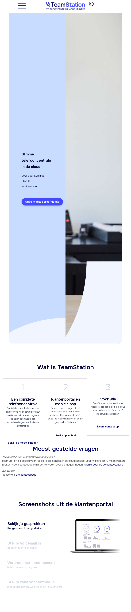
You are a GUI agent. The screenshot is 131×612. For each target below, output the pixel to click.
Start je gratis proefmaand (42, 201)
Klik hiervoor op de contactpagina (103, 464)
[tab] (35, 527)
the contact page (26, 474)
